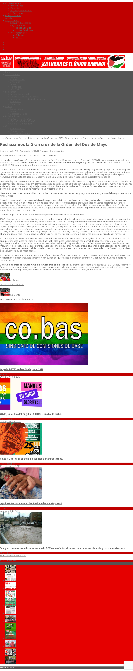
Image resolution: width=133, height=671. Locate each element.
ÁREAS (8, 106)
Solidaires (20, 35)
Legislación (10, 92)
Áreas (13, 84)
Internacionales (18, 33)
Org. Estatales (17, 25)
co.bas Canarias (23, 28)
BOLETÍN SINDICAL (20, 119)
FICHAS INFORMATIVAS (22, 121)
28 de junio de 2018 (10, 377)
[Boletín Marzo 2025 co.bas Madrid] (10, 597)
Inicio (8, 72)
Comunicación (12, 74)
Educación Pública (38, 138)
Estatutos (15, 8)
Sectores (23, 138)
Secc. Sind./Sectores (20, 23)
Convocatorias (17, 128)
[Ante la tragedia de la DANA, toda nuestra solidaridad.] (10, 613)
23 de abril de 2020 (10, 511)
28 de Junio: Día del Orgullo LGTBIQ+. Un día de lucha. (31, 414)
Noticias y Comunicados (52, 151)
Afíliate (8, 18)
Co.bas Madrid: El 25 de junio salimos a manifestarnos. (31, 458)
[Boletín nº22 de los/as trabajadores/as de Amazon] (10, 655)
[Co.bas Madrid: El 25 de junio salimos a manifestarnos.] (21, 454)
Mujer (13, 111)
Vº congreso (16, 6)
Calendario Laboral (20, 133)
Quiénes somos (13, 3)
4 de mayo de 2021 (9, 151)
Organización (12, 20)
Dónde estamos (13, 15)
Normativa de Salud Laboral (24, 96)
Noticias (14, 77)
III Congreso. (16, 13)
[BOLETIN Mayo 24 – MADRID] (10, 646)
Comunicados (17, 79)
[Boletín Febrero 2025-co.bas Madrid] (10, 605)
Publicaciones (12, 116)
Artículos (15, 82)
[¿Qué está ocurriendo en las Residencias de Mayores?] (21, 498)
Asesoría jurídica (18, 114)
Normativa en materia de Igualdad (28, 99)
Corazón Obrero (18, 131)
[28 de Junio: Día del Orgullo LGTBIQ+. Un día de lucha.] (21, 409)
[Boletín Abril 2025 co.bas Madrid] (10, 588)
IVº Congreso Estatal (21, 10)
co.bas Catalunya (24, 30)
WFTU (19, 37)
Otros (8, 126)
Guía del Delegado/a (21, 124)
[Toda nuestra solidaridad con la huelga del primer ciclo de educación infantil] (10, 572)
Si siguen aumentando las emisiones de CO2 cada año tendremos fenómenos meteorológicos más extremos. (62, 548)
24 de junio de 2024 (10, 421)
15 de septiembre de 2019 (13, 555)
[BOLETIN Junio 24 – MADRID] (10, 638)
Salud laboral (17, 109)
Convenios (15, 101)
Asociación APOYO (29, 151)
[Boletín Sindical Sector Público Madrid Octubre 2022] (10, 663)
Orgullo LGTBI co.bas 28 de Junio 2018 (21, 369)
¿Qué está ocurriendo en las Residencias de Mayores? (31, 503)
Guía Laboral (17, 104)
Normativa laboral (19, 94)
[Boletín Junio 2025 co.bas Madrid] (10, 580)
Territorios (15, 87)
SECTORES (16, 89)
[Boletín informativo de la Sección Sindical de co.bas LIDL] (10, 622)
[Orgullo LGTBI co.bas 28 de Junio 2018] (44, 364)
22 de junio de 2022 (10, 466)
